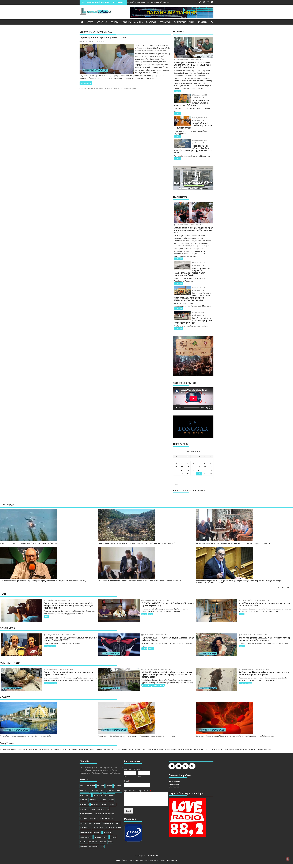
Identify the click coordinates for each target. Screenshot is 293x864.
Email (127, 781)
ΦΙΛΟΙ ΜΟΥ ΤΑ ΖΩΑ (50, 683)
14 (199, 466)
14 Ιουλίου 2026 (199, 288)
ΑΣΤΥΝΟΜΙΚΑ (102, 22)
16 (211, 466)
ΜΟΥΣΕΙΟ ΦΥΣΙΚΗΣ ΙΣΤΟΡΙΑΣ (104, 814)
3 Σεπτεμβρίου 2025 (150, 669)
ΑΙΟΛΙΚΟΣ (117, 786)
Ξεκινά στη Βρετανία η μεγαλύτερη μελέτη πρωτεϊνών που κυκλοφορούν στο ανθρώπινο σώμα (235, 736)
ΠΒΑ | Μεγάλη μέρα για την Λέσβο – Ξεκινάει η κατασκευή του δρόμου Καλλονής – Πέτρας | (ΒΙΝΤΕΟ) (139, 581)
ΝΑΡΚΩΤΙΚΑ (94, 819)
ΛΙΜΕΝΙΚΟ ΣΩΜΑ (103, 809)
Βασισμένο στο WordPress (127, 860)
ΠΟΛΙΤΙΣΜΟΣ (151, 22)
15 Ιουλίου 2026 (199, 263)
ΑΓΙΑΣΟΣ (109, 786)
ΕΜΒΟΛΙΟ (83, 800)
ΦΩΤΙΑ (110, 842)
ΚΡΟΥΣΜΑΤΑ (95, 804)
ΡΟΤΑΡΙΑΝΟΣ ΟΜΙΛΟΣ (111, 89)
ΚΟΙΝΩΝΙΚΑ (126, 22)
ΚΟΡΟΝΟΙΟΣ (84, 804)
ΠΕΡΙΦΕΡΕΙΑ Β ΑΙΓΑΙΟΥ (113, 828)
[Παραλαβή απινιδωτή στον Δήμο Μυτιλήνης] (107, 45)
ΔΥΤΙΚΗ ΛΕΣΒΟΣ (85, 795)
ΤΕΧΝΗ (47, 616)
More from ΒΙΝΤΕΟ (285, 587)
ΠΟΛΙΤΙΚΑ (114, 22)
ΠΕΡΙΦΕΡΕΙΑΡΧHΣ (86, 832)
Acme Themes (171, 860)
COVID (82, 786)
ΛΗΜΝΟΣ (113, 804)
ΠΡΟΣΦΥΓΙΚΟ (107, 832)
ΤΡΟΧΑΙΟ (103, 842)
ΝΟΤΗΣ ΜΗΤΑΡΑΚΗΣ (107, 819)
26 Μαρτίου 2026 (149, 600)
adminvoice (102, 41)
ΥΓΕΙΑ (191, 22)
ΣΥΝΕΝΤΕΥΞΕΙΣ (180, 22)
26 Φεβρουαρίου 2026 (53, 635)
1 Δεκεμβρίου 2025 (51, 669)
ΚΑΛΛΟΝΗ (103, 800)
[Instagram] (179, 766)
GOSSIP (47, 646)
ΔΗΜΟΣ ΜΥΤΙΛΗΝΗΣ (97, 89)
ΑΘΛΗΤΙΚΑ (138, 22)
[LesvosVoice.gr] (82, 22)
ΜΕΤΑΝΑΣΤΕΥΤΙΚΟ (86, 814)
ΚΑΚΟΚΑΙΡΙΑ (93, 800)
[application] (193, 398)
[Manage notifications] (287, 859)
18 (182, 470)
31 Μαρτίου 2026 (51, 600)
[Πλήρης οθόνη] (210, 407)
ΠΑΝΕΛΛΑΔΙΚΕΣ (85, 828)
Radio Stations (174, 781)
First (125, 777)
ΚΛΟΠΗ (111, 800)
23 (211, 470)
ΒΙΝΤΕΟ (144, 614)
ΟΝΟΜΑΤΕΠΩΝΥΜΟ (134, 769)
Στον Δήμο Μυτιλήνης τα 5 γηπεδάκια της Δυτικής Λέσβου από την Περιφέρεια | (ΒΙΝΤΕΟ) (233, 543)
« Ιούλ (175, 484)
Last (139, 777)
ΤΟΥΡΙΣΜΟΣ (93, 842)
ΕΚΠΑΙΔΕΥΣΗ (97, 795)
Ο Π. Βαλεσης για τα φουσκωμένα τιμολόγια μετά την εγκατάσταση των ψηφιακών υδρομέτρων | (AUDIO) (43, 581)
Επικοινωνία (174, 787)
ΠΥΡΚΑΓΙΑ (97, 837)
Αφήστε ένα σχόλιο (129, 89)
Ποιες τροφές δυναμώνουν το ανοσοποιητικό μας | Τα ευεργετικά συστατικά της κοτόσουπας (136, 736)
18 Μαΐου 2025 (148, 635)
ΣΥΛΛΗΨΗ (83, 842)
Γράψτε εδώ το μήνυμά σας (137, 790)
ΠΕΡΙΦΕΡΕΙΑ (202, 22)
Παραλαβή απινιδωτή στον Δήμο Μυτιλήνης (103, 37)
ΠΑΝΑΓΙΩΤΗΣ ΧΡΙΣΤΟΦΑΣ (111, 823)
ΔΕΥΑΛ (103, 791)
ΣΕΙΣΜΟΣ (113, 837)
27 (193, 473)
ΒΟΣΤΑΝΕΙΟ (95, 791)
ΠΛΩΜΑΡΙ (97, 832)
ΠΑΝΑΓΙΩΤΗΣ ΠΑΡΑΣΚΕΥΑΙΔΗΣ (90, 823)
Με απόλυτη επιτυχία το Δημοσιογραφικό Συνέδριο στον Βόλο (25, 736)
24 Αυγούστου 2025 (247, 669)
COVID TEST (91, 786)
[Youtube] (192, 766)
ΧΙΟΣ (102, 846)
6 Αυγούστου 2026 (181, 60)
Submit (128, 811)
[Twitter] (186, 766)
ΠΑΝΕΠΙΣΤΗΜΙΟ (98, 828)
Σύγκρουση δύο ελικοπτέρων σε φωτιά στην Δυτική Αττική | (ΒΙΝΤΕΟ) (28, 543)
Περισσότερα (86, 83)
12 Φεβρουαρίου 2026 (248, 600)
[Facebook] (172, 766)
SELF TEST (100, 786)
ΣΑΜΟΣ (105, 837)
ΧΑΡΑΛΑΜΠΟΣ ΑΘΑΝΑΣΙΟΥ (89, 846)
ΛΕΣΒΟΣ (90, 22)
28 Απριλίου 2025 (247, 635)
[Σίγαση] (207, 407)
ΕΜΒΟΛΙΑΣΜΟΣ (109, 795)
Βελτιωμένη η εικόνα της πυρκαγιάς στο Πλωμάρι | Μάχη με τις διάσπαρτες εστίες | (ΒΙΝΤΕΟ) (136, 543)
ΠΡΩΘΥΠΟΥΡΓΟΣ (86, 837)
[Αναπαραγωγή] (176, 407)
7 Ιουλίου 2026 (199, 312)
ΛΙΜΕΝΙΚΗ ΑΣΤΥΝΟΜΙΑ (87, 809)
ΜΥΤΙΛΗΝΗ (83, 819)
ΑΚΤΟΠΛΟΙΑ (84, 791)
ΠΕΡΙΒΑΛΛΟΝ (165, 22)
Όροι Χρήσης (174, 784)
